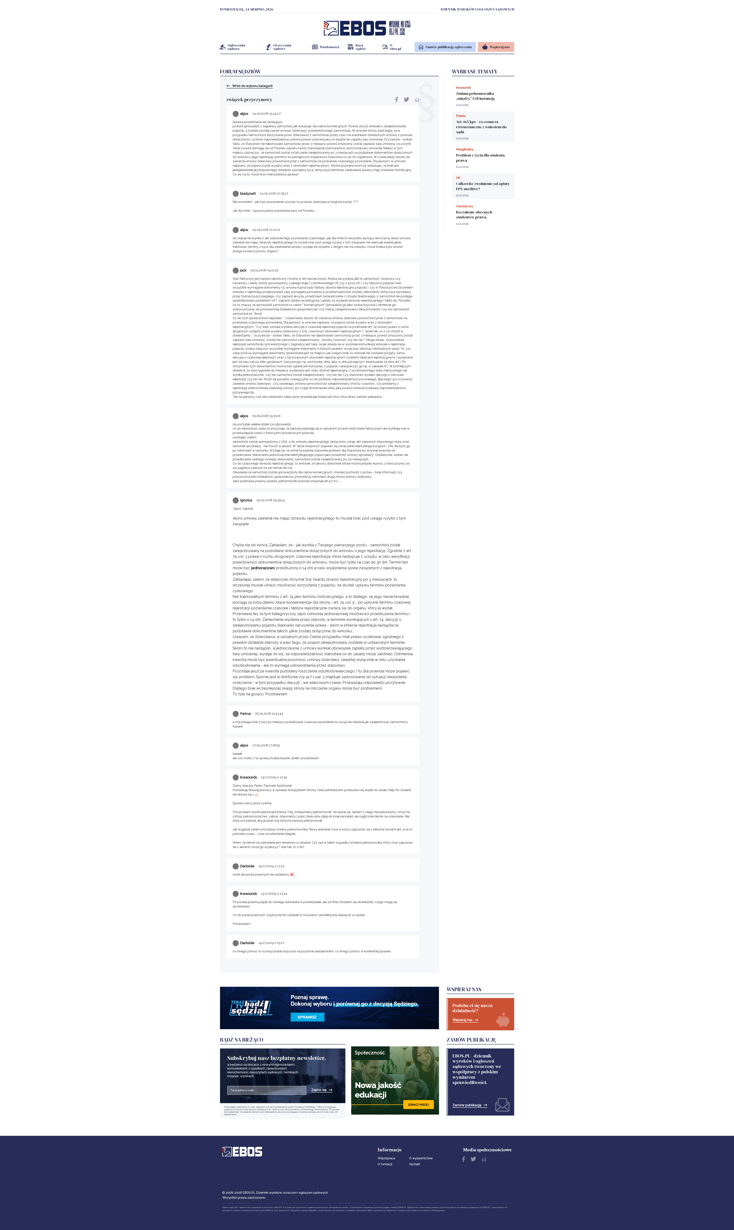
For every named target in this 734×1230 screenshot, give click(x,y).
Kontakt (414, 1164)
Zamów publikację (467, 1105)
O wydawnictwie (421, 1158)
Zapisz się (318, 1090)
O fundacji (385, 1164)
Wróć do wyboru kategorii (252, 86)
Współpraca (386, 1158)
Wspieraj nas (462, 1020)
